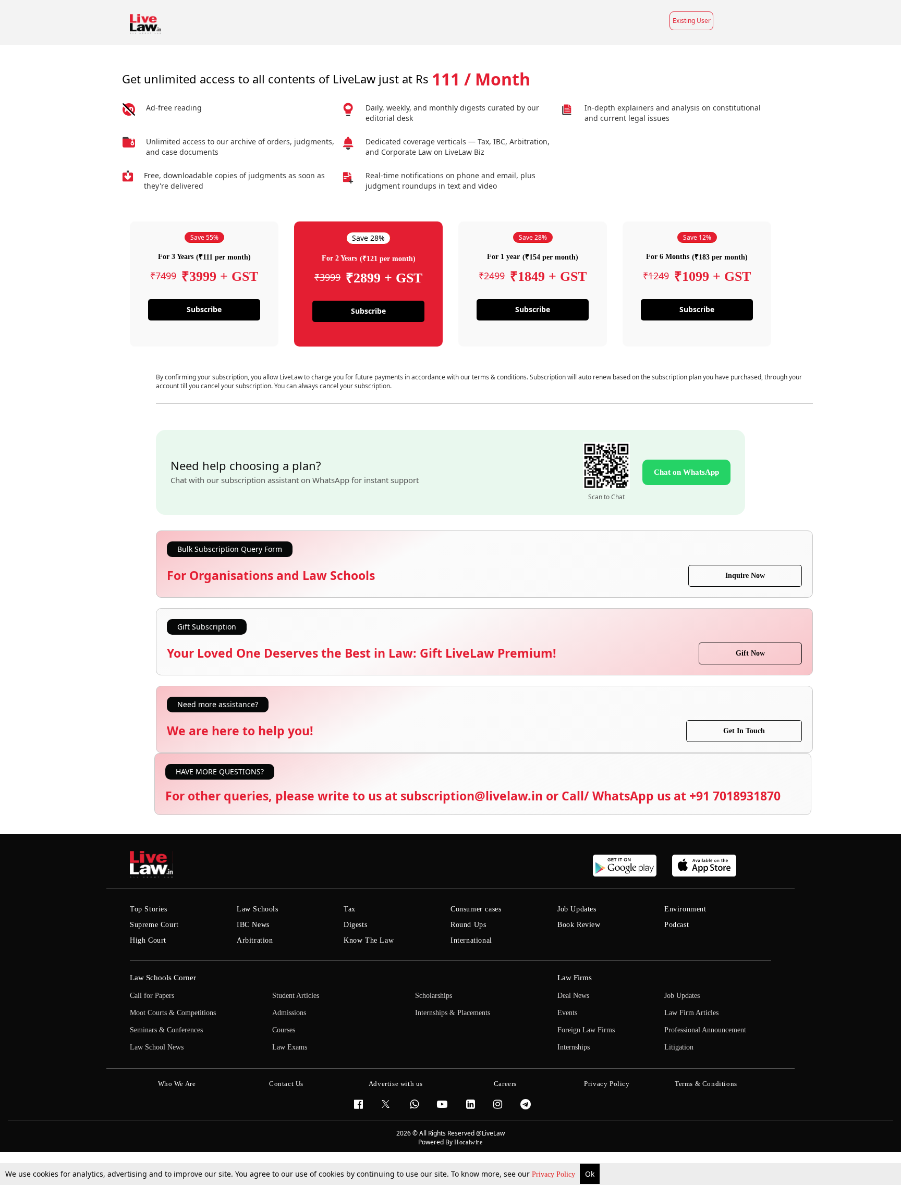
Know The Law (369, 940)
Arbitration (255, 940)
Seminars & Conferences (166, 1030)
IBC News (253, 925)
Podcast (676, 925)
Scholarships (433, 995)
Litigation (678, 1047)
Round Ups (468, 925)
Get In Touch (744, 731)
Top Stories (148, 909)
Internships (573, 1047)
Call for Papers (152, 995)
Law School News (157, 1047)
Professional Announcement (705, 1030)
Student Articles (295, 995)
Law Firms (574, 977)
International (471, 940)
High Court (148, 940)
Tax (350, 909)
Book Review (579, 925)
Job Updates (576, 909)
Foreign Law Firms (586, 1030)
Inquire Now (745, 575)
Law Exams (289, 1047)
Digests (355, 925)
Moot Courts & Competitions (173, 1013)
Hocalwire (468, 1142)
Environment (685, 909)
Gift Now (750, 653)
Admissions (289, 1013)
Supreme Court (154, 925)
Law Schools (257, 909)
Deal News (573, 995)
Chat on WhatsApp (686, 472)
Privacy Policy (554, 1174)
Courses (283, 1030)
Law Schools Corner (163, 977)
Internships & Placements (452, 1013)
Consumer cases (476, 909)
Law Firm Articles (691, 1013)
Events (567, 1013)
